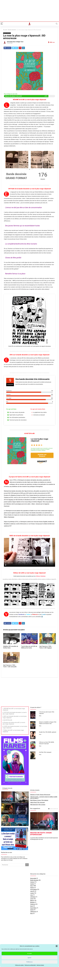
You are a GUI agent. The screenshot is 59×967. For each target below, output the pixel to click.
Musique (32, 902)
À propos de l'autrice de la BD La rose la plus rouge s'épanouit (14, 723)
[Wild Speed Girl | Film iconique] (8, 815)
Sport (31, 906)
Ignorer (29, 957)
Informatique (33, 889)
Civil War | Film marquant (45, 752)
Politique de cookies (19, 965)
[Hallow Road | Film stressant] (22, 803)
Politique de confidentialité (30, 965)
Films (40, 715)
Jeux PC (32, 891)
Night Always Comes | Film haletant (39, 800)
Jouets (32, 893)
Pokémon (32, 904)
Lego (31, 895)
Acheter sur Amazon (42, 455)
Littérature (32, 896)
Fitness (32, 887)
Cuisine (32, 884)
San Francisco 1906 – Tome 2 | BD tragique (45, 647)
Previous (31, 819)
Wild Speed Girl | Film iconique (37, 804)
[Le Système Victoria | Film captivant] (22, 815)
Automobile (33, 878)
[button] (56, 946)
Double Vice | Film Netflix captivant (47, 732)
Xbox (31, 913)
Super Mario (33, 908)
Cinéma (32, 882)
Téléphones (33, 911)
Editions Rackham (40, 576)
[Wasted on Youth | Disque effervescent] (8, 792)
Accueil (5, 29)
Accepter (29, 953)
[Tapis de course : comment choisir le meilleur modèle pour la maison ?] (22, 792)
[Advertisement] (29, 11)
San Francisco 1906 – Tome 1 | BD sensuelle (10, 665)
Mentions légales (40, 965)
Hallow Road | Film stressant (37, 802)
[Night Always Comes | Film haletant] (8, 803)
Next (56, 819)
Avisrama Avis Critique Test (15, 41)
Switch (32, 909)
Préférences (29, 962)
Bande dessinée (12, 29)
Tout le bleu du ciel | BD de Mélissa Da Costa (29, 647)
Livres (31, 898)
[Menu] (2, 24)
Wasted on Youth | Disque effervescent (40, 794)
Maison (32, 900)
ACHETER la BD (8, 720)
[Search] (56, 24)
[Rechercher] (27, 864)
